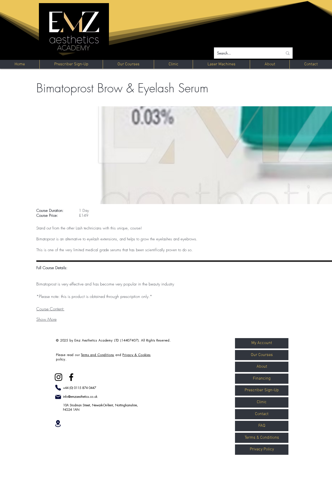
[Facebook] (71, 377)
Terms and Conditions (97, 355)
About (262, 366)
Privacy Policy (262, 449)
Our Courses (262, 355)
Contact (261, 414)
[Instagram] (58, 377)
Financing (262, 378)
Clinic (262, 402)
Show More (46, 319)
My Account (261, 343)
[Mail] (58, 397)
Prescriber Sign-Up (262, 390)
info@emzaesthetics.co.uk (80, 396)
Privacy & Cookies (136, 355)
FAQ (261, 425)
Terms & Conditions (262, 437)
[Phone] (58, 388)
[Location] (57, 424)
